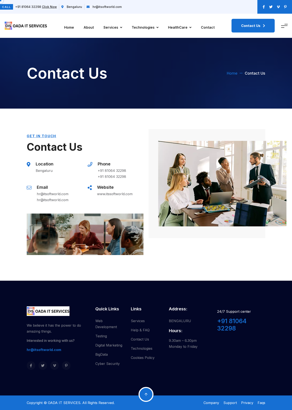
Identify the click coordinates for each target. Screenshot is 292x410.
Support (230, 403)
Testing (101, 336)
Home (69, 27)
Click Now (49, 7)
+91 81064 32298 (112, 170)
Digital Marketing (108, 345)
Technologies (143, 27)
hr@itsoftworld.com (107, 7)
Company (211, 403)
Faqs (261, 403)
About (89, 27)
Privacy (247, 403)
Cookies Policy (143, 357)
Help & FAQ (140, 330)
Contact (208, 27)
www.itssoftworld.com (115, 194)
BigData (101, 354)
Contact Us (140, 339)
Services (111, 27)
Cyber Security (107, 363)
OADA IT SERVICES (64, 403)
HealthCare (178, 27)
